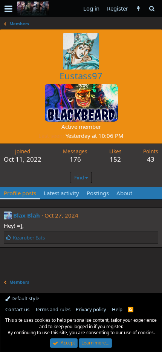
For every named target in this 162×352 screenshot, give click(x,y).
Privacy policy (91, 309)
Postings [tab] (98, 193)
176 (75, 159)
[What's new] (138, 8)
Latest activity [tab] (61, 193)
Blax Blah (26, 215)
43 (150, 159)
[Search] (151, 8)
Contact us (17, 309)
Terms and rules (52, 309)
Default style (24, 298)
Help (117, 309)
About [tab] (124, 193)
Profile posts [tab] (20, 193)
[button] (8, 8)
